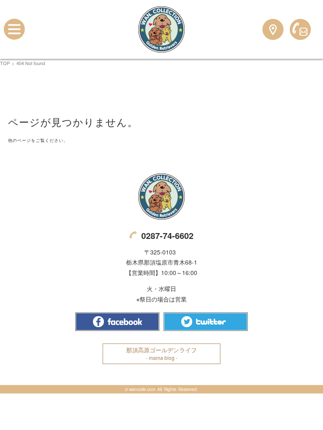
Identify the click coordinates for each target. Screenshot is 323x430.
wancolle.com (142, 389)
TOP (5, 63)
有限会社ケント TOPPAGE (161, 196)
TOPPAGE (161, 29)
